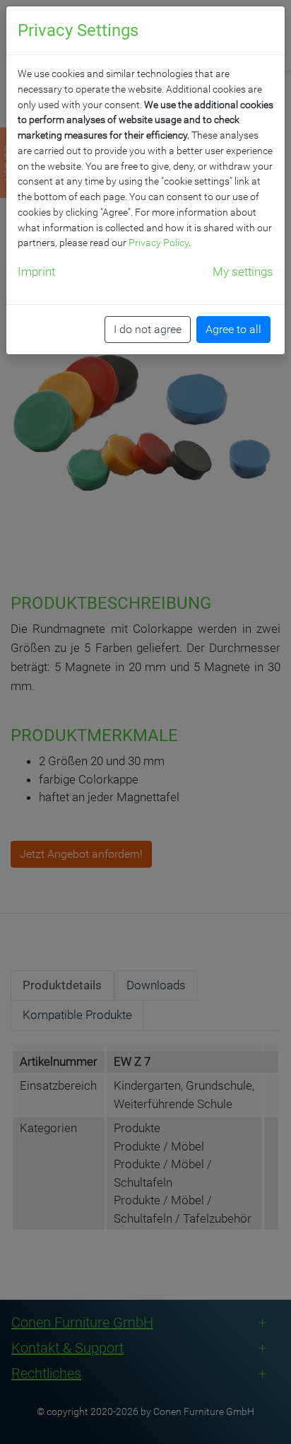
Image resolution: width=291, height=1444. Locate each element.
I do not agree (148, 329)
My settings (243, 271)
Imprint (36, 271)
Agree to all (233, 329)
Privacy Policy (159, 242)
